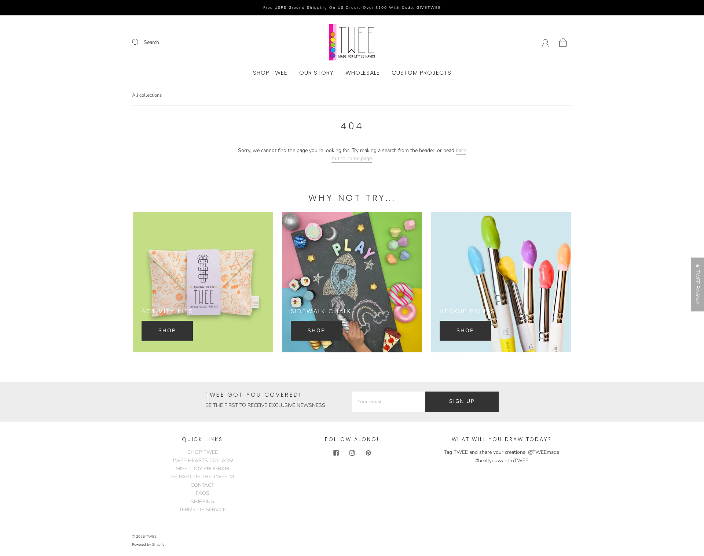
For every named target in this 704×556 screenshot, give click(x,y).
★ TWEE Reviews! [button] (697, 284)
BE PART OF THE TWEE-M (202, 476)
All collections (147, 95)
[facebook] (336, 453)
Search (151, 42)
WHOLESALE (362, 73)
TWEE (151, 536)
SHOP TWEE (270, 73)
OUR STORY (316, 73)
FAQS (202, 493)
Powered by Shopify (148, 544)
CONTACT (202, 485)
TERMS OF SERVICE (202, 509)
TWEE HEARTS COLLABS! (202, 460)
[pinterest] (368, 453)
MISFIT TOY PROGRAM (202, 468)
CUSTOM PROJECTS (421, 73)
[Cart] (563, 42)
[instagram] (352, 453)
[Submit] (140, 42)
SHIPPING (202, 501)
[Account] (545, 42)
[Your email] (388, 401)
